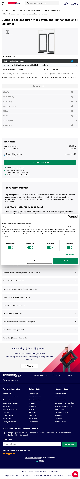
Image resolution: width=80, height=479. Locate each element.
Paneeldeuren (33, 422)
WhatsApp (31, 366)
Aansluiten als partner (10, 409)
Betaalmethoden (8, 400)
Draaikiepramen (34, 406)
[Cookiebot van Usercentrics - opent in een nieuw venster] (69, 216)
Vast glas (32, 403)
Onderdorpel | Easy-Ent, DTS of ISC (14, 305)
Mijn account (7, 394)
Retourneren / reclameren (11, 397)
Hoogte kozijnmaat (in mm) (51, 69)
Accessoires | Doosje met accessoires (15, 338)
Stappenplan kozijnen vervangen (65, 406)
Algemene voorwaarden (23, 475)
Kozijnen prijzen (60, 409)
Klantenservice (7, 418)
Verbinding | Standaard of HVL (12, 313)
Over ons (6, 412)
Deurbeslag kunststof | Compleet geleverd (16, 297)
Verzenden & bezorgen (10, 403)
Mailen (70, 375)
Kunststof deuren (34, 10)
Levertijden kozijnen (9, 422)
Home (15, 10)
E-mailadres (7, 440)
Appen (58, 375)
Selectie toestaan (40, 261)
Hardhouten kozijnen (61, 412)
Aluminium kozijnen (35, 400)
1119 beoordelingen (32, 458)
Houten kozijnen (34, 394)
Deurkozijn (58, 418)
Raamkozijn (58, 415)
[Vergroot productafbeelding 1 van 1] (46, 41)
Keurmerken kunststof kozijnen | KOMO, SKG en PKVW (20, 289)
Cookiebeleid (71, 475)
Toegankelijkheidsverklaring (42, 475)
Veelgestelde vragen (41, 375)
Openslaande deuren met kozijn (65, 403)
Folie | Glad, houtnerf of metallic (13, 281)
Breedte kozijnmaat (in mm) (12, 69)
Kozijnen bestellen (60, 422)
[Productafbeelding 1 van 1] (7, 32)
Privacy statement (58, 475)
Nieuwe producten (61, 400)
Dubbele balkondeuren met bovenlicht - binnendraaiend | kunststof (25, 14)
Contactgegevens (8, 415)
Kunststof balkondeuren (52, 10)
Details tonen (69, 254)
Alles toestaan (65, 261)
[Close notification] (76, 65)
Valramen (32, 409)
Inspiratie (58, 397)
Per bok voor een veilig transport (13, 330)
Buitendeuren (33, 418)
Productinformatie (60, 394)
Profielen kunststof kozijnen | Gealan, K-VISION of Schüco (21, 273)
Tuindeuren (32, 415)
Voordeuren (32, 412)
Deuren (22, 10)
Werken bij (6, 406)
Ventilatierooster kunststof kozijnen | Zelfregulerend (19, 322)
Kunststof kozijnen (35, 397)
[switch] (30, 247)
